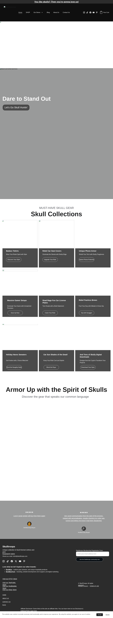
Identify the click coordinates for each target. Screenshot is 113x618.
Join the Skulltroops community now (90, 559)
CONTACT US (6, 602)
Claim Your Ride (50, 313)
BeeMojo (9, 569)
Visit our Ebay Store (9, 590)
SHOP (28, 12)
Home (20, 12)
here (35, 611)
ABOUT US (5, 598)
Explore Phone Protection (86, 259)
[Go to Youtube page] (94, 12)
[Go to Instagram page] (84, 12)
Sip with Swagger (86, 313)
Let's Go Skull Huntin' (16, 107)
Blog (48, 12)
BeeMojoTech (10, 571)
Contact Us (66, 12)
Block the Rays (51, 367)
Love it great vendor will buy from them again (29, 516)
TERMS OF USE (94, 586)
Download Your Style (88, 367)
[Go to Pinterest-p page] (97, 12)
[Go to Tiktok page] (88, 12)
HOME (4, 595)
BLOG (4, 605)
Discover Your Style (14, 259)
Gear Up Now (15, 313)
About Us (56, 12)
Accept (99, 614)
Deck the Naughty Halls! (14, 367)
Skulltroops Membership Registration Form (89, 550)
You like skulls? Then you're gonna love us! (56, 2)
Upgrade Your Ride (50, 259)
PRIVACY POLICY (83, 586)
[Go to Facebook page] (91, 12)
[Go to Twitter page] (16, 561)
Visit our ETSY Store (9, 579)
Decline (107, 614)
